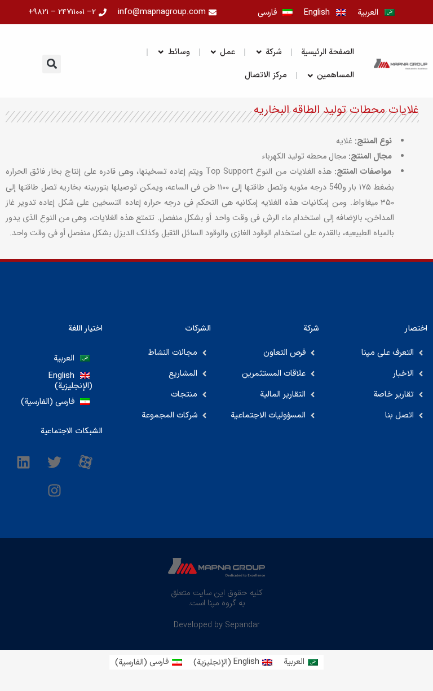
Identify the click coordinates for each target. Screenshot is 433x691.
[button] (51, 64)
